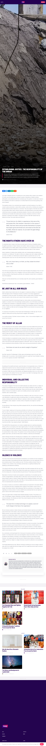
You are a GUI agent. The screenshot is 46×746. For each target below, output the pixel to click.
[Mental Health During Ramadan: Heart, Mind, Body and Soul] (34, 600)
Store (24, 740)
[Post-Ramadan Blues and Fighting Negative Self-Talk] (12, 600)
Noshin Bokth (6, 179)
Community (3, 736)
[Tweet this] (6, 191)
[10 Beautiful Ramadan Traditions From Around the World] (12, 621)
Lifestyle (24, 731)
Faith (3, 731)
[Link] (23, 2)
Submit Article (4, 740)
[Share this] (3, 191)
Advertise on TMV (23, 579)
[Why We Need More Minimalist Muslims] (12, 644)
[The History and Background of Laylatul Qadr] (12, 665)
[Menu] (1, 2)
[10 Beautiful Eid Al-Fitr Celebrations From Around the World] (34, 644)
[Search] (3, 2)
